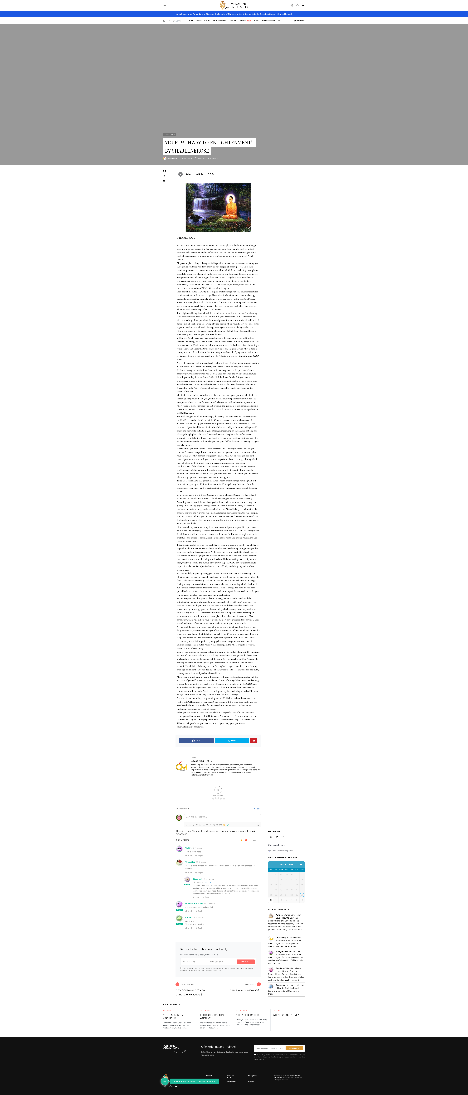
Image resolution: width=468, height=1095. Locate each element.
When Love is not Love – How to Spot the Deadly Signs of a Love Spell (284, 918)
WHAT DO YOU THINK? (286, 1015)
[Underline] (193, 824)
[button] (164, 5)
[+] (220, 824)
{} (217, 824)
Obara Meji (197, 761)
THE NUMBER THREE (248, 1015)
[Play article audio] (180, 174)
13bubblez (190, 862)
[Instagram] (292, 5)
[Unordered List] (203, 824)
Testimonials (231, 1081)
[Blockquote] (207, 824)
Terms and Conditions (230, 1077)
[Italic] (190, 824)
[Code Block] (210, 824)
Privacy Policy (252, 1076)
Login (258, 809)
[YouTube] (303, 5)
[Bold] (186, 824)
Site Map (251, 1081)
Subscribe (300, 20)
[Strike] (197, 824)
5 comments (214, 158)
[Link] (214, 824)
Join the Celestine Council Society (212, 1082)
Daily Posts (170, 134)
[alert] (286, 850)
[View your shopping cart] (164, 20)
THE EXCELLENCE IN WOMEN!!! (212, 1016)
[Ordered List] (200, 824)
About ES (209, 1076)
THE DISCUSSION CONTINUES (173, 1016)
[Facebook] (297, 5)
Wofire (188, 848)
